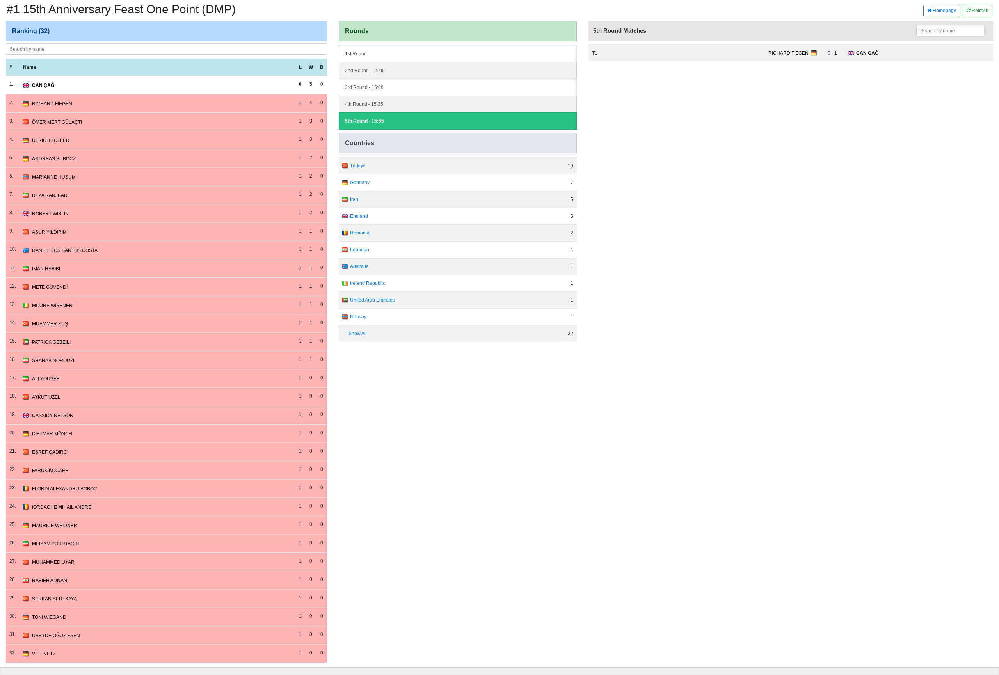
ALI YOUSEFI (46, 379)
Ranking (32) (31, 31)
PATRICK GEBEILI (51, 342)
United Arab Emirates (372, 300)
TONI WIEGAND (49, 617)
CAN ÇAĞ (43, 85)
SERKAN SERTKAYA (54, 599)
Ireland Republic (367, 283)
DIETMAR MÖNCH (52, 434)
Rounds (357, 31)
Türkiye (358, 166)
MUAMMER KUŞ (50, 324)
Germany (360, 182)
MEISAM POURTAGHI (55, 544)
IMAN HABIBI (46, 269)
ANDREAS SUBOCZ (54, 159)
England (359, 216)
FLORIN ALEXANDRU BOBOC (64, 489)
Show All (357, 333)
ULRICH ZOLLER (50, 140)
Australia (359, 266)
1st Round (356, 54)
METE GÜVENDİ (50, 287)
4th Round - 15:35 (364, 104)
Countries (359, 143)
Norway (358, 317)
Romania (360, 233)
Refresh (979, 10)
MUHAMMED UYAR (53, 562)
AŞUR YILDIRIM (49, 232)
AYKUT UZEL (46, 397)
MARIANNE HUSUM (54, 177)
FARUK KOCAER (50, 470)
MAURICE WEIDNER (54, 525)
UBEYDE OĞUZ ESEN (56, 635)
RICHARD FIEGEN (52, 104)
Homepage (943, 10)
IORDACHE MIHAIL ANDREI (62, 507)
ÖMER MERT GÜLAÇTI (57, 122)
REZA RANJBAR (50, 195)
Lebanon (359, 249)
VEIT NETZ (43, 654)
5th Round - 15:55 (364, 121)
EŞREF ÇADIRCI (50, 452)
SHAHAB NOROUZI (53, 360)
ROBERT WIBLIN (50, 214)
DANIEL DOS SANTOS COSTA (65, 250)
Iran (354, 199)
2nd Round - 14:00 (365, 70)
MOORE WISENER (52, 305)
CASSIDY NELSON (52, 415)
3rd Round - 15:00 (364, 87)
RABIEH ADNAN (49, 580)
